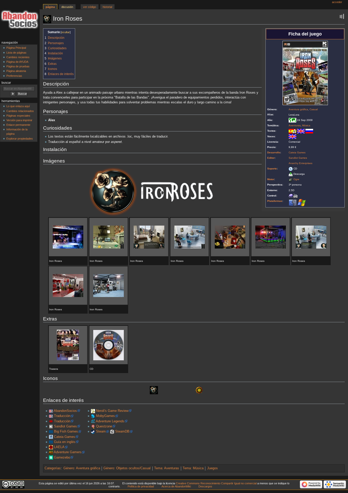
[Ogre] (291, 179)
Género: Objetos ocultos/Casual (127, 468)
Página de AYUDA (17, 61)
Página (50, 6)
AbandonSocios (65, 411)
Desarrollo (273, 152)
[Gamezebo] (51, 457)
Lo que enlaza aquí (18, 106)
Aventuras (295, 125)
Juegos (212, 468)
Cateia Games (297, 152)
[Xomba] (93, 411)
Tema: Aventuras (166, 468)
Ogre (296, 179)
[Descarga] (291, 173)
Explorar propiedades (19, 138)
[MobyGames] (93, 416)
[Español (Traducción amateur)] (292, 130)
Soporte (272, 168)
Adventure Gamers (68, 452)
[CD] (291, 168)
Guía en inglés (64, 442)
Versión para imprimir (19, 120)
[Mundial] (292, 120)
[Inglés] (301, 130)
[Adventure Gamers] (51, 452)
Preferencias (14, 75)
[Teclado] (295, 195)
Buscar (6, 82)
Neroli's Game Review (112, 411)
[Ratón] (291, 195)
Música (306, 125)
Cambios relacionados (20, 111)
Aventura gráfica (298, 109)
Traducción (62, 416)
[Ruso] (309, 130)
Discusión (67, 6)
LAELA (59, 447)
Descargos (205, 486)
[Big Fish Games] (51, 431)
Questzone (104, 426)
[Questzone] (93, 426)
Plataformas (274, 201)
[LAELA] (51, 447)
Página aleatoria (16, 70)
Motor (270, 179)
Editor (271, 157)
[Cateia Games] (51, 437)
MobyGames (105, 416)
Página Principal (16, 47)
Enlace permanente (18, 124)
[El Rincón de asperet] (51, 421)
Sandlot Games (298, 157)
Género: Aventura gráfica (81, 468)
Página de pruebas (18, 66)
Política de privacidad (141, 486)
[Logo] (152, 191)
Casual (314, 109)
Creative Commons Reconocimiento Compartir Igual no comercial (216, 483)
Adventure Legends (110, 421)
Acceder (337, 2)
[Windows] (302, 202)
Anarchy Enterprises (300, 163)
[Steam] (93, 431)
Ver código (89, 6)
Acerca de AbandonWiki (176, 486)
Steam (101, 431)
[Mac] (293, 202)
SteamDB (122, 431)
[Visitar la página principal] (19, 20)
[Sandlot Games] (51, 426)
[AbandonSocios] (51, 411)
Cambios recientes (18, 57)
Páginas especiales (18, 115)
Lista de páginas (16, 52)
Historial (107, 6)
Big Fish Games (66, 431)
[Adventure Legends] (93, 421)
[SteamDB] (112, 431)
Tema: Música (193, 468)
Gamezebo (62, 457)
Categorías (53, 468)
